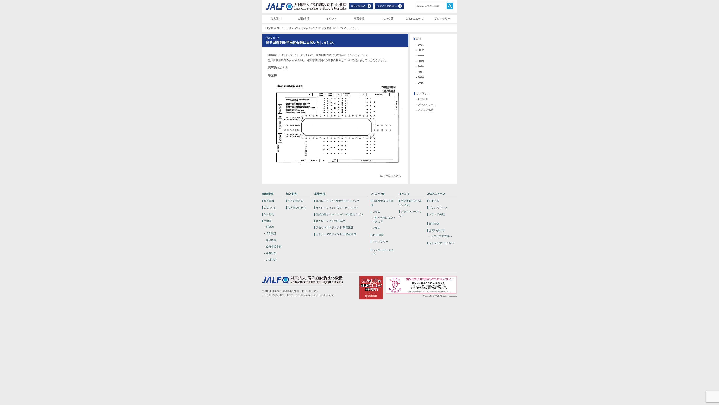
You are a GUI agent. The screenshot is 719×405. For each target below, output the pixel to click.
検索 (450, 6)
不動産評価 (336, 234)
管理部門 (330, 221)
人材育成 (271, 259)
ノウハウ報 (386, 18)
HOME (270, 28)
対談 (377, 228)
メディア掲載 (425, 110)
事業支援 (359, 18)
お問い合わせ (437, 230)
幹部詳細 (269, 201)
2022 (421, 50)
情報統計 (271, 233)
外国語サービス (340, 214)
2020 (421, 55)
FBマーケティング (336, 207)
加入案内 (276, 18)
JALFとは (269, 207)
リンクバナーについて (442, 243)
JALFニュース (414, 18)
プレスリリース (427, 104)
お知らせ (298, 28)
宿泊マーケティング (337, 201)
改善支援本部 (274, 246)
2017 (421, 71)
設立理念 (269, 214)
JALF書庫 (378, 235)
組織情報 (303, 18)
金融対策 (271, 253)
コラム (376, 211)
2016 (421, 77)
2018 (421, 66)
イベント (331, 18)
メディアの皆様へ (386, 6)
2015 (421, 82)
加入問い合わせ (297, 207)
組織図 (268, 221)
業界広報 (271, 240)
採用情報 (434, 223)
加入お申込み (358, 6)
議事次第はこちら (390, 176)
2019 (421, 61)
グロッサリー (442, 18)
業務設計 (334, 227)
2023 (421, 44)
